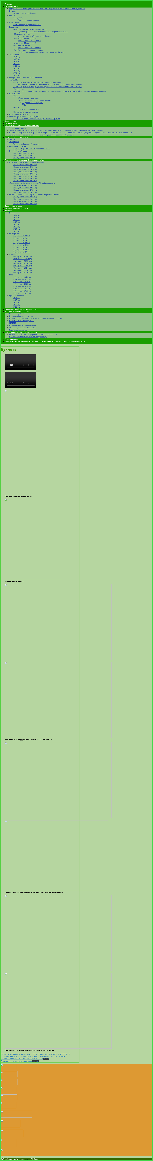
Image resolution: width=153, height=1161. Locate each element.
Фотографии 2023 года (22, 263)
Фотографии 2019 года (22, 272)
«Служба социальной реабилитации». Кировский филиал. (41, 52)
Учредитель (18, 18)
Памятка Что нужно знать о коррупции (16, 1061)
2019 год (16, 73)
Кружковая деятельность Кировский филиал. (31, 148)
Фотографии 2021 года (22, 268)
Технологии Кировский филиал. (26, 144)
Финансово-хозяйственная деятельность (34, 100)
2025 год (16, 59)
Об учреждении (11, 6)
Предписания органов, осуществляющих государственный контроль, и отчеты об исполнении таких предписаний (59, 91)
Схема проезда (15, 22)
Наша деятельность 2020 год (25, 178)
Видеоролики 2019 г (21, 252)
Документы (13, 80)
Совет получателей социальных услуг (24, 116)
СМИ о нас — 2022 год (22, 286)
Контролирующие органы (28, 20)
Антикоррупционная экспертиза (22, 327)
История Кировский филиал (24, 13)
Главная (8, 4)
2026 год (16, 57)
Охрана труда (18, 89)
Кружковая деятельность (19, 146)
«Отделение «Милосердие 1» (25, 38)
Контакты (13, 15)
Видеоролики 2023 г (21, 243)
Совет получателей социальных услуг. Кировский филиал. (36, 119)
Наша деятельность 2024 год (25, 169)
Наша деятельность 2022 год (25, 174)
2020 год (16, 70)
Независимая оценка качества (25, 112)
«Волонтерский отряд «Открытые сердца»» (26, 162)
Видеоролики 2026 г (21, 236)
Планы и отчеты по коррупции (21, 321)
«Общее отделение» (21, 45)
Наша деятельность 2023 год (25, 171)
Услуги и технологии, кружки (16, 137)
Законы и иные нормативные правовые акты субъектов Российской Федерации (41, 135)
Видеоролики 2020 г (21, 249)
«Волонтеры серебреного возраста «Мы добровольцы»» (32, 183)
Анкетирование (11, 339)
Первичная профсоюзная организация (21, 309)
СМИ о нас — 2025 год (22, 279)
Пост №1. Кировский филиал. (29, 41)
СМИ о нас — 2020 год (22, 291)
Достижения (14, 54)
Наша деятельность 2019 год (25, 181)
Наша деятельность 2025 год (25, 167)
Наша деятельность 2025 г (24, 155)
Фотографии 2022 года (22, 265)
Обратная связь (11, 121)
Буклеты (12, 323)
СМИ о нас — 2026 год (22, 277)
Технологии (14, 142)
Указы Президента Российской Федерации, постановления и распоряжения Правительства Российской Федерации (56, 130)
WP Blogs (34, 1159)
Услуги (12, 139)
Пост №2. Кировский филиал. (29, 48)
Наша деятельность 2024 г (24, 158)
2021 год (16, 68)
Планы (16, 96)
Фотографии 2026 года (22, 256)
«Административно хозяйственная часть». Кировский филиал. (43, 31)
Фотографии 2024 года (22, 261)
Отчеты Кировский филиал (28, 109)
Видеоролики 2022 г (21, 245)
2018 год (16, 75)
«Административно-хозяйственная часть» (30, 29)
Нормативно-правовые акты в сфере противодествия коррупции (35, 318)
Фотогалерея (14, 254)
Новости (8, 210)
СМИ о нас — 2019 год (22, 293)
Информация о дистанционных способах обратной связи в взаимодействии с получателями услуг (45, 341)
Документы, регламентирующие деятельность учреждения (37, 82)
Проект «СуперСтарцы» (18, 151)
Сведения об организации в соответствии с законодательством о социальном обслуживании (47, 9)
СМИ (11, 275)
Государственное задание (32, 103)
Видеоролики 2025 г (21, 238)
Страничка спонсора (13, 206)
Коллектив (13, 27)
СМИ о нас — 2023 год (22, 284)
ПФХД (24, 105)
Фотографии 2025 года (22, 259)
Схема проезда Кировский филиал (27, 25)
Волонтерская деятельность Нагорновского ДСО (25, 160)
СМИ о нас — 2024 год (22, 282)
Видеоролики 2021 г (21, 247)
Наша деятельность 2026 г (24, 153)
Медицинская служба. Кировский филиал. (34, 36)
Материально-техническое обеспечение (25, 77)
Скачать (46, 1059)
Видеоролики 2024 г (21, 240)
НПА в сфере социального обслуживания (22, 126)
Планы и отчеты (15, 93)
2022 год (16, 66)
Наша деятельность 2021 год (25, 176)
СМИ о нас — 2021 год (22, 288)
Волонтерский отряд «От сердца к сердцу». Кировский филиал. (34, 194)
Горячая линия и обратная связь (22, 325)
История (12, 11)
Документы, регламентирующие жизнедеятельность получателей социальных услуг (47, 87)
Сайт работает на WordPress (12, 1159)
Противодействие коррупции (17, 311)
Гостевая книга (11, 123)
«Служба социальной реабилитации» (28, 50)
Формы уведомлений (18, 314)
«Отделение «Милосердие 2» (25, 43)
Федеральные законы (18, 128)
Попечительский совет (18, 114)
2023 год (16, 64)
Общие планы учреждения (28, 98)
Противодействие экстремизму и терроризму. (28, 337)
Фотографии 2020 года (22, 270)
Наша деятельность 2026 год (25, 165)
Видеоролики (14, 233)
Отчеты (16, 107)
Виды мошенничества (18, 330)
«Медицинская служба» (22, 34)
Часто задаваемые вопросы (16, 208)
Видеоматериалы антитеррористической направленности (33, 334)
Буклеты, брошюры (17, 295)
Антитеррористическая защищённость (21, 332)
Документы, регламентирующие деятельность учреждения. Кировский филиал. (50, 84)
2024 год (16, 61)
